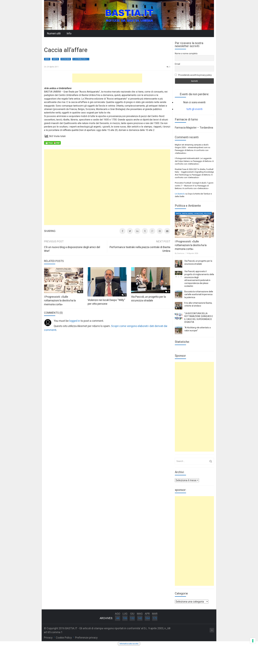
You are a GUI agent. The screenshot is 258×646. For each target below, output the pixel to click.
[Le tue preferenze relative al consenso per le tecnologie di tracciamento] (253, 641)
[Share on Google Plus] (152, 231)
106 (125, 618)
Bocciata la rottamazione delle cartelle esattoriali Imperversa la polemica (198, 294)
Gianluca (180, 253)
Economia (66, 59)
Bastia (55, 59)
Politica (207, 213)
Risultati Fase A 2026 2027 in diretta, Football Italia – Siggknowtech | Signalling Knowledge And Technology (194, 172)
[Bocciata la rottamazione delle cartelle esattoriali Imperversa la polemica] (178, 294)
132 (132, 618)
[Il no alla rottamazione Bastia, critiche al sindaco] (178, 305)
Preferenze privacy (86, 637)
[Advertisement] (107, 78)
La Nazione (198, 213)
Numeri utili (54, 33)
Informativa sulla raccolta (129, 644)
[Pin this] (160, 231)
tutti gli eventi (194, 109)
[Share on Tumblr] (145, 231)
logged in (74, 320)
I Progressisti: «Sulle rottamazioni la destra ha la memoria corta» (60, 300)
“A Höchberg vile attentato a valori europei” (197, 329)
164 (147, 618)
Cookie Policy (64, 637)
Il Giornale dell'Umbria (81, 59)
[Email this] (167, 231)
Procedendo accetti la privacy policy (195, 75)
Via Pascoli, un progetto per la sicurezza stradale (198, 262)
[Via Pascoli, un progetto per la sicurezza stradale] (178, 263)
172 (155, 618)
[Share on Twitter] (130, 231)
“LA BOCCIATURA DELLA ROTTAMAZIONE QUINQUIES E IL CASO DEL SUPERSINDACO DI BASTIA (198, 317)
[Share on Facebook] (122, 231)
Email (177, 64)
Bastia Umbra (187, 213)
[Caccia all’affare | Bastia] (129, 14)
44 (117, 618)
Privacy (48, 637)
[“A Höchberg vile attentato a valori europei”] (178, 330)
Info (69, 33)
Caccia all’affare (65, 49)
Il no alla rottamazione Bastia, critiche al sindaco (198, 304)
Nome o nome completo (186, 53)
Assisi (47, 59)
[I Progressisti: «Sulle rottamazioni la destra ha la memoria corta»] (194, 225)
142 (140, 618)
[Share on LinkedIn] (137, 231)
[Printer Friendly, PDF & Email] (52, 142)
